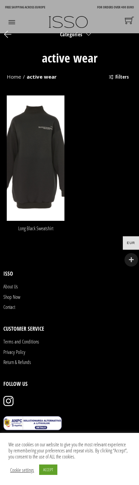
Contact (9, 307)
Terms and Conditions (21, 341)
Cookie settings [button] (22, 470)
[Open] (11, 22)
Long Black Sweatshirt (35, 228)
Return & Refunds (17, 362)
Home (14, 76)
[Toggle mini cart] (129, 20)
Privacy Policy (14, 352)
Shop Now (11, 296)
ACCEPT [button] (48, 470)
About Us (10, 286)
